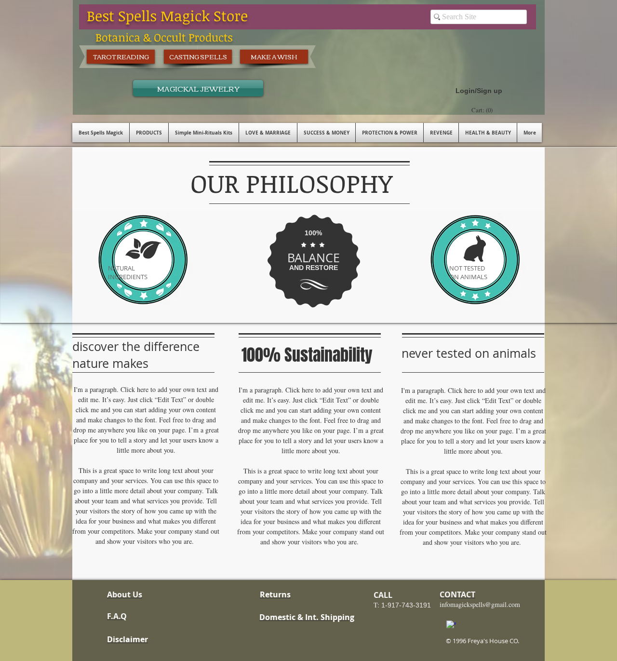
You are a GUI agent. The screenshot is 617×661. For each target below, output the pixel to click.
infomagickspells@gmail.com (480, 604)
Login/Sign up (479, 90)
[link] (483, 110)
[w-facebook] (451, 625)
